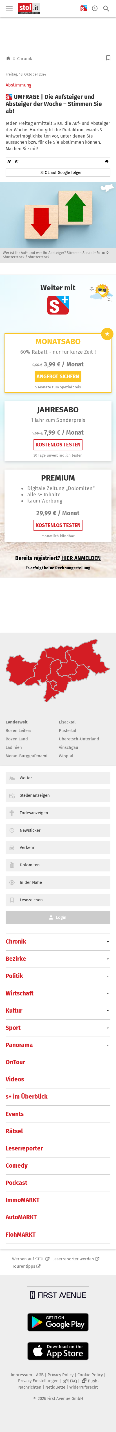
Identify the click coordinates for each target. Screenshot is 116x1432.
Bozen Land (17, 739)
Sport (13, 1028)
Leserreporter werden (73, 1258)
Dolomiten (30, 864)
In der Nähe (31, 882)
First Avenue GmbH (65, 1398)
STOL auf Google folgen (61, 172)
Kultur (14, 1010)
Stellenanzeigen (35, 795)
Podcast (16, 1183)
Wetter (26, 777)
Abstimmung (18, 85)
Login (61, 917)
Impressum (21, 1374)
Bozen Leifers (18, 730)
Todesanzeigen (34, 812)
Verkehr (27, 847)
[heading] (58, 104)
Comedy (17, 1165)
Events (15, 1114)
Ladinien (14, 747)
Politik (14, 976)
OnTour (15, 1062)
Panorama (19, 1045)
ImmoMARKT (22, 1200)
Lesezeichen (31, 899)
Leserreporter (24, 1148)
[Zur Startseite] (8, 58)
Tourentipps (23, 1266)
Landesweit (17, 722)
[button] (108, 58)
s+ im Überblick (27, 1096)
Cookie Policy (90, 1374)
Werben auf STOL (28, 1258)
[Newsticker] (95, 9)
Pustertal (67, 730)
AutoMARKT (21, 1217)
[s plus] (84, 9)
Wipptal (66, 755)
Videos (15, 1079)
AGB (40, 1374)
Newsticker (30, 830)
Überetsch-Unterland (79, 739)
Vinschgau (68, 747)
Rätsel (14, 1131)
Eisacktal (67, 722)
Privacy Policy (60, 1374)
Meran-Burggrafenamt (27, 755)
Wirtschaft (20, 993)
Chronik (24, 58)
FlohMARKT (20, 1234)
